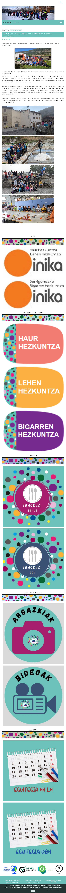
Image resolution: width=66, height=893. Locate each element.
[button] (6, 13)
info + (37, 888)
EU (15, 23)
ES (18, 23)
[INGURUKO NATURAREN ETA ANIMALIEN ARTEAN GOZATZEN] (2, 39)
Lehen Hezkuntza (16, 30)
